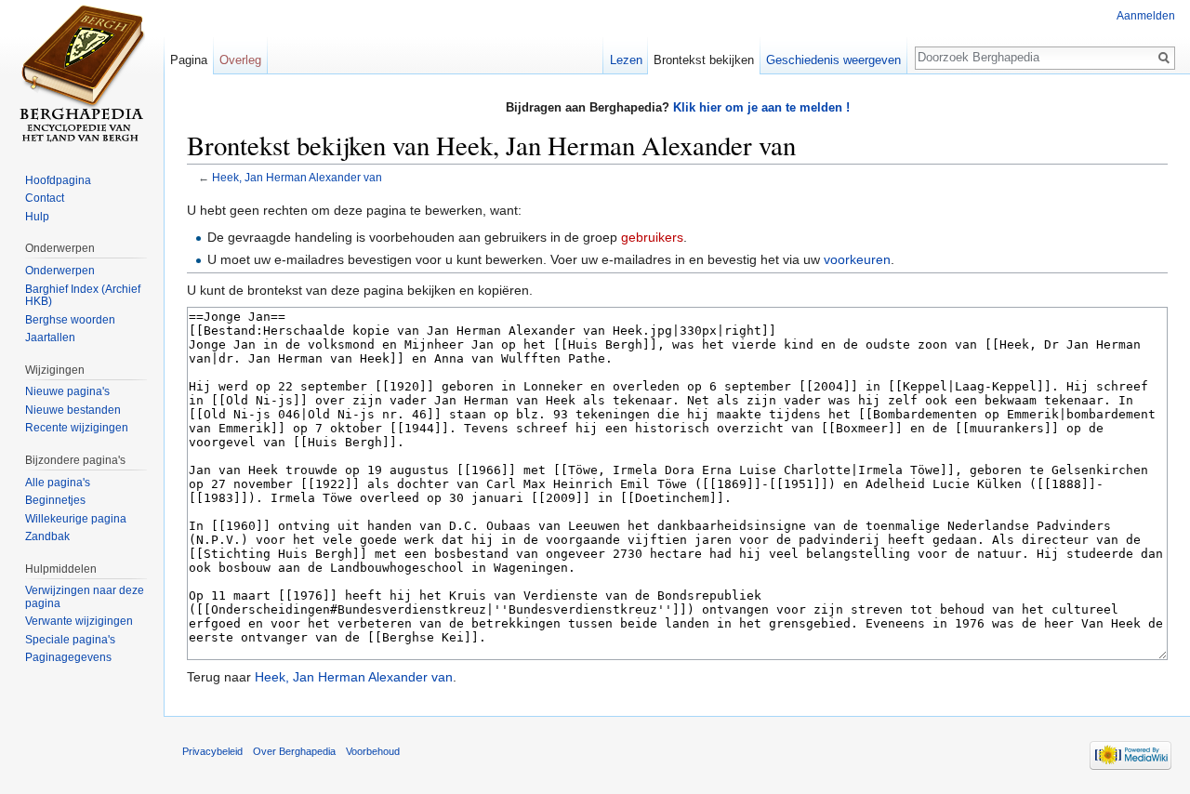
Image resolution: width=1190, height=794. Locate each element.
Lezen (626, 60)
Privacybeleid (212, 751)
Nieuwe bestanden (73, 410)
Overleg (240, 60)
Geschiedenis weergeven (833, 60)
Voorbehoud (373, 751)
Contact (44, 198)
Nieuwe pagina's (67, 391)
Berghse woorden (70, 319)
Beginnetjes (55, 500)
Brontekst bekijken (704, 60)
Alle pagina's (57, 482)
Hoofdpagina (58, 180)
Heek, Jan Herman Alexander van (297, 177)
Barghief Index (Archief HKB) (82, 296)
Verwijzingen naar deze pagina (84, 597)
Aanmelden (1146, 15)
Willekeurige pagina (75, 518)
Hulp (37, 216)
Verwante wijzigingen (79, 621)
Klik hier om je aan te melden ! (761, 107)
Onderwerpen (60, 270)
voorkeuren (857, 259)
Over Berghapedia (294, 751)
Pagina (188, 60)
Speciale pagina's (70, 639)
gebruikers (652, 237)
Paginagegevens (68, 657)
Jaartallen (50, 337)
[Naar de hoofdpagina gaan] (81, 74)
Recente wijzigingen (76, 427)
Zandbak (47, 536)
